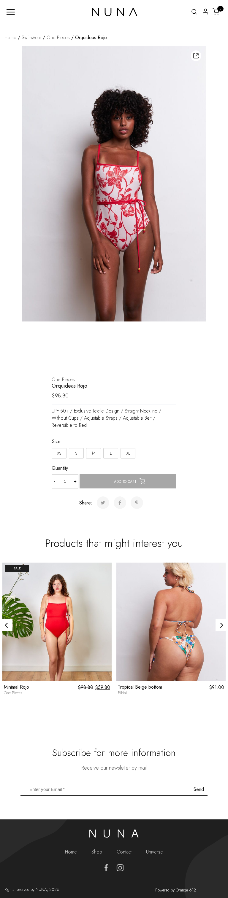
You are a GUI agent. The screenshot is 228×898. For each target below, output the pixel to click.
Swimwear (31, 37)
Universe (154, 851)
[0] (216, 11)
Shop (96, 851)
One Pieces (58, 37)
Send (199, 789)
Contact (124, 851)
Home (10, 37)
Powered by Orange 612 (175, 890)
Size (56, 441)
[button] (196, 55)
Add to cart (125, 481)
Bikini (122, 693)
